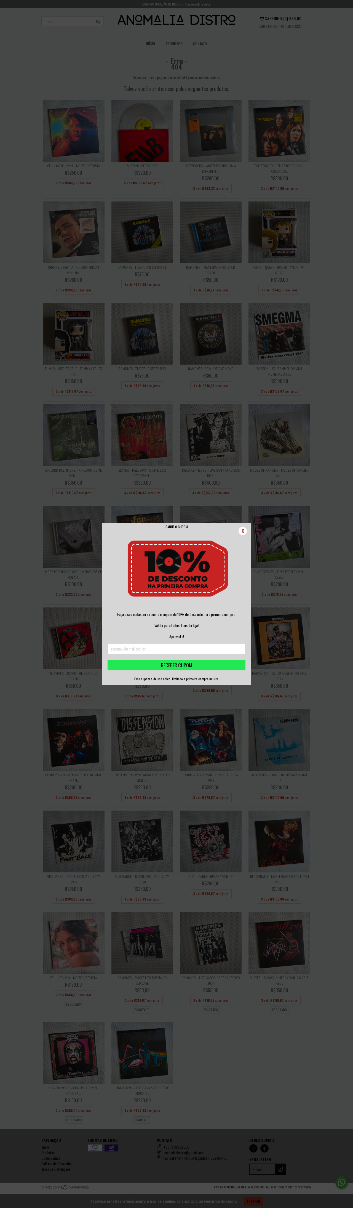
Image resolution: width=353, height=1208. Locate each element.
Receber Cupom (176, 665)
